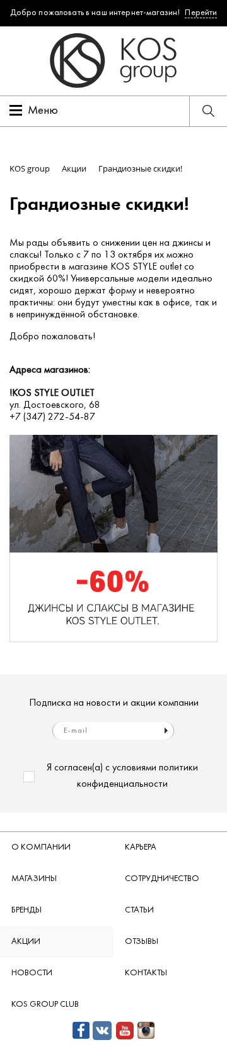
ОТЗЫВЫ (141, 942)
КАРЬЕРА (140, 847)
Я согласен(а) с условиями (122, 776)
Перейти (201, 13)
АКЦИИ (25, 942)
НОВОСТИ (31, 973)
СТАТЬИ (139, 910)
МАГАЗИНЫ (34, 879)
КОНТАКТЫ (146, 973)
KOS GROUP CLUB (45, 1004)
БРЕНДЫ (26, 910)
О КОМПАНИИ (41, 847)
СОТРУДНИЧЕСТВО (162, 879)
